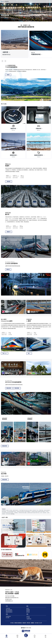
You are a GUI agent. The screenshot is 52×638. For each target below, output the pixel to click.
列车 (7, 606)
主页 (3, 1)
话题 (45, 637)
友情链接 (32, 622)
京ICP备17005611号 (38, 622)
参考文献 (28, 622)
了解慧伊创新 (28, 618)
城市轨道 (28, 612)
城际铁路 (28, 610)
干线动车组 (8, 608)
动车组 (6, 637)
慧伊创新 (23, 627)
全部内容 (28, 616)
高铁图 (27, 608)
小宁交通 (28, 617)
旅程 (34, 637)
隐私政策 (24, 622)
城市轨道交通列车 (9, 610)
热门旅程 (7, 617)
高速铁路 (28, 609)
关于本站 (12, 622)
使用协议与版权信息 (18, 622)
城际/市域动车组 (9, 609)
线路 (17, 637)
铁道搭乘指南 (8, 616)
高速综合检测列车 (9, 612)
